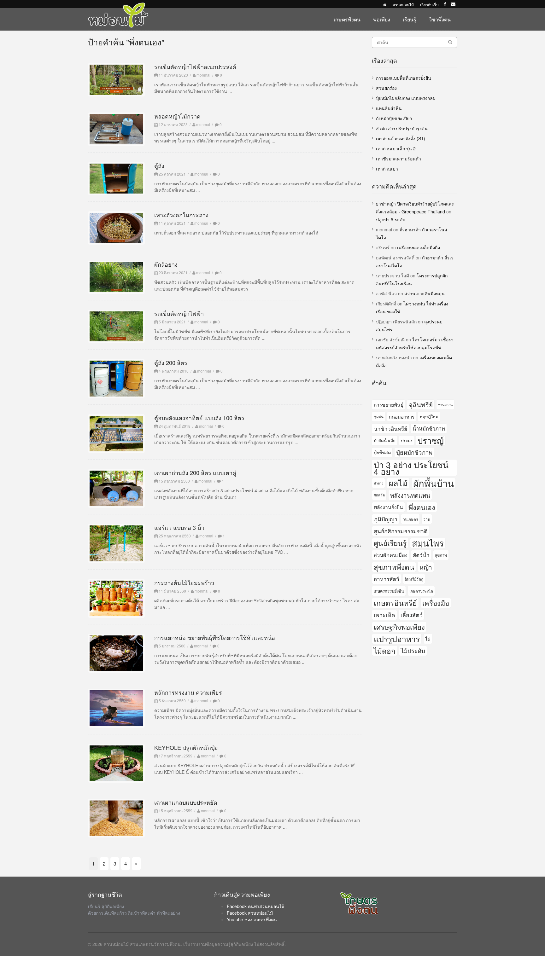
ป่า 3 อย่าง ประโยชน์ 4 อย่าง (411, 467)
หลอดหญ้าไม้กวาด (177, 116)
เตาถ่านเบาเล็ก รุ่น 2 (396, 148)
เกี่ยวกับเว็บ (429, 4)
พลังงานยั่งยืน (388, 506)
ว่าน (426, 519)
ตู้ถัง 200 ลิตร (170, 362)
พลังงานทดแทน (410, 495)
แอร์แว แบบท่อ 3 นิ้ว (179, 527)
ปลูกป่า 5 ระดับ (390, 219)
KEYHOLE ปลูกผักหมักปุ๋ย (186, 747)
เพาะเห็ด (384, 615)
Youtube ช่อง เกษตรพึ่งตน (252, 919)
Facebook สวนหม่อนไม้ (250, 913)
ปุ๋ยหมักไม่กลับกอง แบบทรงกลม (406, 98)
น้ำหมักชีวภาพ (429, 428)
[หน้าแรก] (384, 5)
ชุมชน (379, 416)
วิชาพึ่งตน (440, 19)
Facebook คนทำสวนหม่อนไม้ (255, 906)
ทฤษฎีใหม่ (429, 417)
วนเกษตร (410, 519)
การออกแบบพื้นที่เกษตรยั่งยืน (403, 78)
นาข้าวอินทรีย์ (390, 428)
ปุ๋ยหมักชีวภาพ (414, 452)
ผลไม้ (398, 483)
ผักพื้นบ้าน (433, 483)
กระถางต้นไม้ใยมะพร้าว (184, 582)
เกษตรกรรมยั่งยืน (389, 591)
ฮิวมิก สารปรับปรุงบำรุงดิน (402, 128)
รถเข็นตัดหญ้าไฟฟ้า (179, 313)
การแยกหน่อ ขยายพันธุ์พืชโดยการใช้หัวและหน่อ (214, 637)
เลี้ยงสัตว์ (412, 615)
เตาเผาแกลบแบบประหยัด (185, 802)
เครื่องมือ (435, 603)
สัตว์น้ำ (421, 555)
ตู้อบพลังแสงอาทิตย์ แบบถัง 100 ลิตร (199, 418)
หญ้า (425, 567)
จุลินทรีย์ (421, 404)
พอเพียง (381, 19)
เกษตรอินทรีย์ (395, 603)
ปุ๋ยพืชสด (382, 452)
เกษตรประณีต (421, 591)
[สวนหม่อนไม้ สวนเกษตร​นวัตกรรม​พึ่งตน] (118, 6)
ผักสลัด (379, 494)
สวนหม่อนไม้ (403, 4)
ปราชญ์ (431, 440)
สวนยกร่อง (386, 88)
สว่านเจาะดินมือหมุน (424, 293)
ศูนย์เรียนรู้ (390, 543)
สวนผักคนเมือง (390, 555)
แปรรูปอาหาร (397, 639)
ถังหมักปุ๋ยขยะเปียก (394, 118)
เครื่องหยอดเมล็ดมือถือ (418, 247)
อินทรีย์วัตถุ (414, 579)
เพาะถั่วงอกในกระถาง (181, 215)
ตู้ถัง (159, 165)
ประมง (406, 440)
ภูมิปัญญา (385, 519)
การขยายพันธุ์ (388, 404)
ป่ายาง (378, 483)
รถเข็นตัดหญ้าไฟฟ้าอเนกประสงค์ (195, 66)
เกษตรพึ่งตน (347, 19)
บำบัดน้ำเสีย (385, 440)
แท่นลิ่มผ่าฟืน (389, 108)
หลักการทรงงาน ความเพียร (188, 692)
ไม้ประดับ (413, 650)
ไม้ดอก (385, 651)
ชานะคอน (445, 404)
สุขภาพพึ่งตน (394, 567)
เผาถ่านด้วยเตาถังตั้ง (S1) (400, 138)
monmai (203, 75)
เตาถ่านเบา (387, 168)
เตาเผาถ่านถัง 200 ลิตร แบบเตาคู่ (195, 472)
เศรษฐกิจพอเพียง (399, 627)
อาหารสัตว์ (386, 579)
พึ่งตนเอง (421, 507)
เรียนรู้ (409, 19)
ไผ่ (428, 638)
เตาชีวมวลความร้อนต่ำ (398, 158)
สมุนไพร (428, 543)
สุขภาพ (441, 555)
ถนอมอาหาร (401, 416)
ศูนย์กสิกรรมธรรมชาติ (400, 531)
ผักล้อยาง (166, 264)
